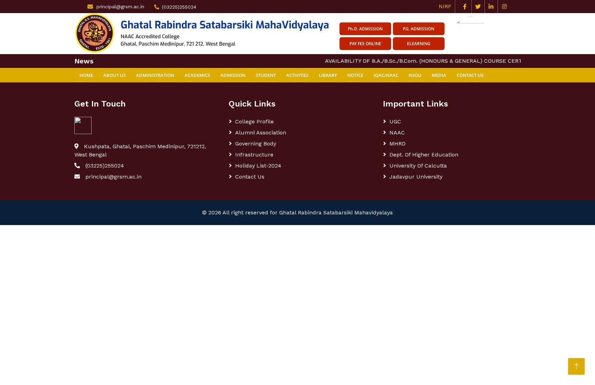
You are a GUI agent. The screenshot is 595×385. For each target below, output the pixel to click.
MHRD (397, 143)
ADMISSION (233, 75)
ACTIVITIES (297, 75)
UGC (395, 121)
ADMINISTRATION (155, 75)
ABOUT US (114, 75)
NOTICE (355, 75)
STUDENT (266, 75)
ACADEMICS (197, 75)
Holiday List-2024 (258, 165)
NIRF (446, 6)
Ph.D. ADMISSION (365, 29)
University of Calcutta (418, 165)
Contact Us (470, 75)
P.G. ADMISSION (418, 29)
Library (328, 75)
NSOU (415, 75)
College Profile (254, 121)
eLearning (418, 44)
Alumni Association (260, 132)
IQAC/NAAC (386, 75)
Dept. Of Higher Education (423, 154)
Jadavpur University (415, 176)
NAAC (397, 132)
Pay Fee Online (365, 44)
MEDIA (439, 75)
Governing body (255, 143)
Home (86, 75)
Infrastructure (254, 154)
